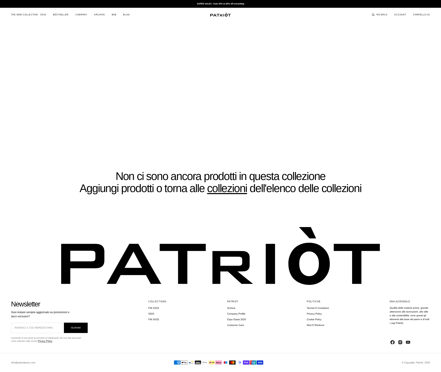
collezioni (227, 188)
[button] (379, 14)
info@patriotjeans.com (23, 362)
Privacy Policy (45, 341)
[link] (220, 256)
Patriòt (419, 362)
